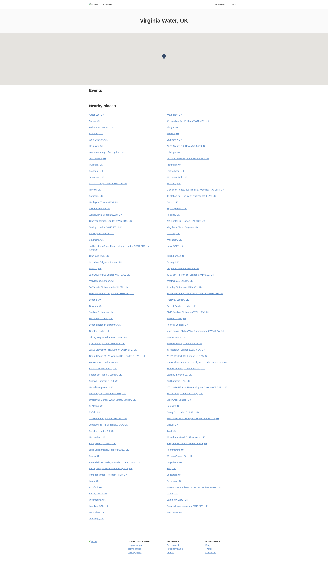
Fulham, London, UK (99, 208)
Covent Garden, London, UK (181, 306)
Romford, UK (95, 487)
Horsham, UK (173, 406)
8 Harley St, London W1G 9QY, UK (184, 287)
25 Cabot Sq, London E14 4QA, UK (185, 393)
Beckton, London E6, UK (101, 431)
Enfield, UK (95, 412)
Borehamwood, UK (176, 337)
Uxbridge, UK (173, 152)
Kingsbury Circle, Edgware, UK (182, 227)
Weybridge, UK (174, 115)
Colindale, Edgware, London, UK (105, 262)
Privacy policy (135, 552)
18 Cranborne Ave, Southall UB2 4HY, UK (188, 158)
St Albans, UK (96, 406)
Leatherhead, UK (175, 171)
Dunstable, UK (174, 475)
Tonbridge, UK (96, 518)
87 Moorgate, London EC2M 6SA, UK (186, 349)
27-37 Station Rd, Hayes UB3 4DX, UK (186, 146)
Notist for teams (175, 549)
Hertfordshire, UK (175, 450)
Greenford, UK (96, 177)
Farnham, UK (96, 196)
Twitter (208, 549)
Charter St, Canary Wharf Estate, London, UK (112, 400)
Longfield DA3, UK (98, 506)
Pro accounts (173, 545)
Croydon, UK (95, 306)
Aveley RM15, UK (98, 493)
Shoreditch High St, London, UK (105, 374)
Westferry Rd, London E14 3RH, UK (107, 393)
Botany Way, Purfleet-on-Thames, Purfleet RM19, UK (194, 487)
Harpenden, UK (97, 437)
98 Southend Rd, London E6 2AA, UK (108, 425)
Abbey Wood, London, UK (102, 443)
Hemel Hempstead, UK (101, 387)
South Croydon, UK (176, 318)
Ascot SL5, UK (96, 115)
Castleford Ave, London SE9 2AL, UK (108, 418)
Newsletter (210, 552)
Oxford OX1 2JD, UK (177, 500)
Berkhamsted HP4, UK (178, 381)
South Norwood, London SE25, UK (184, 343)
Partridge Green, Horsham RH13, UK (108, 475)
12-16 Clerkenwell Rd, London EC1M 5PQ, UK (113, 349)
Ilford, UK (171, 431)
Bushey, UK (173, 262)
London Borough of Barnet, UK (105, 325)
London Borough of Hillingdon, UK (106, 152)
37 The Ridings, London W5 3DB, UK (108, 183)
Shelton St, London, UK (101, 312)
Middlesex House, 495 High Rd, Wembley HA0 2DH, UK (195, 189)
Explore (107, 4)
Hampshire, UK (97, 512)
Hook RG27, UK (175, 246)
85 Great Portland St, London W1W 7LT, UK (111, 293)
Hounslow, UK (96, 146)
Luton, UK (94, 481)
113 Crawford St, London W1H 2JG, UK (109, 275)
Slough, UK (172, 127)
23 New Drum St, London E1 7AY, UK (186, 368)
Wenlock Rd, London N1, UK (104, 362)
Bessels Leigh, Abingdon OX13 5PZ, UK (187, 506)
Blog (207, 545)
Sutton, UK (172, 202)
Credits (170, 552)
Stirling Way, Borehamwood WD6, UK (108, 337)
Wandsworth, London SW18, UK (105, 215)
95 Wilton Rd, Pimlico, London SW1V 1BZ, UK (190, 275)
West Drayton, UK (98, 140)
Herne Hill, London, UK (101, 318)
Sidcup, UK (172, 425)
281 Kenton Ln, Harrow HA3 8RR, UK (186, 221)
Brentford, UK (96, 171)
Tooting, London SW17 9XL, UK (105, 227)
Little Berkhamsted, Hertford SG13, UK (109, 450)
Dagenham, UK (174, 462)
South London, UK (176, 256)
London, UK (95, 300)
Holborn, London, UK (177, 325)
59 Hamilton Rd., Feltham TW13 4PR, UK (188, 121)
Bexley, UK (94, 456)
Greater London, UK (99, 331)
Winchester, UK (174, 512)
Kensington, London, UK (101, 233)
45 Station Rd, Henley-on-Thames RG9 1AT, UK (191, 196)
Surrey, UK (94, 121)
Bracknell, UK (96, 133)
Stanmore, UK (96, 240)
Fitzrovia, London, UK (178, 300)
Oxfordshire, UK (97, 500)
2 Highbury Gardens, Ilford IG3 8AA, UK (187, 443)
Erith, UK (171, 468)
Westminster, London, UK (180, 281)
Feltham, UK (173, 133)
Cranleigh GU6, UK (99, 256)
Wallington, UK (174, 240)
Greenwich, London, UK (179, 400)
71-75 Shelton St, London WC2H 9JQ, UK (188, 312)
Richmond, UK (174, 164)
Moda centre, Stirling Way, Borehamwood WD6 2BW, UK (196, 331)
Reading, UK (173, 215)
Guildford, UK (96, 164)
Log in (233, 4)
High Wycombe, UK (177, 208)
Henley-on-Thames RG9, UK (104, 202)
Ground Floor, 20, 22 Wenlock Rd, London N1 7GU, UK (117, 356)
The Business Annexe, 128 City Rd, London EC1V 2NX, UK (197, 362)
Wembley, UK (174, 183)
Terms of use (134, 549)
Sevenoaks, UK (174, 481)
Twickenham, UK (97, 158)
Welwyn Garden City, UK (179, 456)
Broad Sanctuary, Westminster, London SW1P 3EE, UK (195, 293)
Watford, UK (95, 268)
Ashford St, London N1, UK (103, 368)
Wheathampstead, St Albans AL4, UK (186, 437)
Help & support (135, 545)
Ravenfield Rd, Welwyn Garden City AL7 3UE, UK (114, 462)
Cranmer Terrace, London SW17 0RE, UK (110, 221)
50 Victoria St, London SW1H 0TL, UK (108, 287)
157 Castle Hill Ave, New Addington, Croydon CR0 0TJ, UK (197, 387)
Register (220, 4)
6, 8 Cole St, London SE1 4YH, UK (107, 343)
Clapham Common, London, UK (183, 268)
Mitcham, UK (173, 233)
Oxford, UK (172, 493)
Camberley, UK (174, 140)
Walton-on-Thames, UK (101, 127)
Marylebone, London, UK (102, 281)
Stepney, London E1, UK (179, 374)
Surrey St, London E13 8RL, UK (183, 412)
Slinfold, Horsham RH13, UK (103, 381)
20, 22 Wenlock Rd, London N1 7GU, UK (187, 356)
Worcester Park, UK (177, 177)
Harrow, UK (95, 189)
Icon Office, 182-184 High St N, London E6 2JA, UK (193, 418)
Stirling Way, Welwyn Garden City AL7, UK (110, 468)
